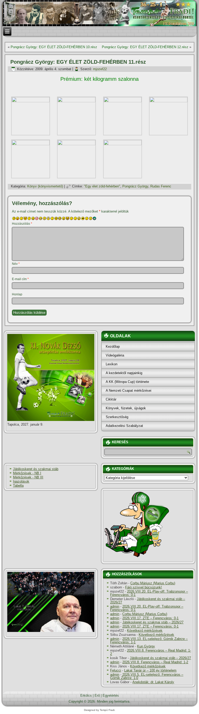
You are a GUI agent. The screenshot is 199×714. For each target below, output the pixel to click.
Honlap (17, 294)
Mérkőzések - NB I (27, 473)
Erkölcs (86, 695)
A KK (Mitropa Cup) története (127, 382)
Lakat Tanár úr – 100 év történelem (150, 670)
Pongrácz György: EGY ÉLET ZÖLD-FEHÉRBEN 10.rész (54, 47)
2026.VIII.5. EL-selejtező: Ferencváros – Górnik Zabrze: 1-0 (146, 676)
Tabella (18, 485)
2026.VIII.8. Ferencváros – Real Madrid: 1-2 (150, 652)
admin (114, 606)
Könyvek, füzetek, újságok (126, 408)
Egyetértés (111, 695)
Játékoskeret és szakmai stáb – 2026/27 (147, 600)
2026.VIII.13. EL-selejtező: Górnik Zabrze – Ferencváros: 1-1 (149, 640)
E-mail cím (20, 279)
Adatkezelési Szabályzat (124, 426)
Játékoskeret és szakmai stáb (35, 469)
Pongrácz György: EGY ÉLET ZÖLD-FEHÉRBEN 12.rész (145, 47)
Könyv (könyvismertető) (45, 186)
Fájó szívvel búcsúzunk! (143, 587)
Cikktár (111, 399)
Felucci (115, 670)
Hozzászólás (22, 223)
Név (16, 264)
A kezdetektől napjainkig (124, 373)
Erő (97, 695)
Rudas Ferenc (160, 186)
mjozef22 (100, 69)
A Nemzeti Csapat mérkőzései (128, 390)
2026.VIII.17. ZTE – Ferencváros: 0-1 (150, 618)
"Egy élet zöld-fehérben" (102, 186)
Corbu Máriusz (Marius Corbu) (152, 583)
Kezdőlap (113, 346)
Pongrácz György (135, 186)
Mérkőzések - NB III (28, 477)
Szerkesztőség (117, 417)
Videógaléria (115, 355)
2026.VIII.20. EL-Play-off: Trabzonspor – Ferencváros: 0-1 (149, 593)
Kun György (146, 646)
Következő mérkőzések (144, 630)
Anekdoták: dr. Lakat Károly (153, 682)
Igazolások (21, 481)
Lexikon (111, 364)
